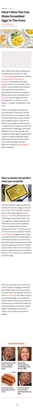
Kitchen (4, 8)
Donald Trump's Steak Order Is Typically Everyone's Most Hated (8, 366)
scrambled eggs (7, 76)
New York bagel (10, 295)
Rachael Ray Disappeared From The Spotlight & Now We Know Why (24, 366)
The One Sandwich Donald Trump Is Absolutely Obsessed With (24, 391)
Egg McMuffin (23, 145)
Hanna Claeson (8, 24)
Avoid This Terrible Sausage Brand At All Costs (8, 390)
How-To (11, 8)
